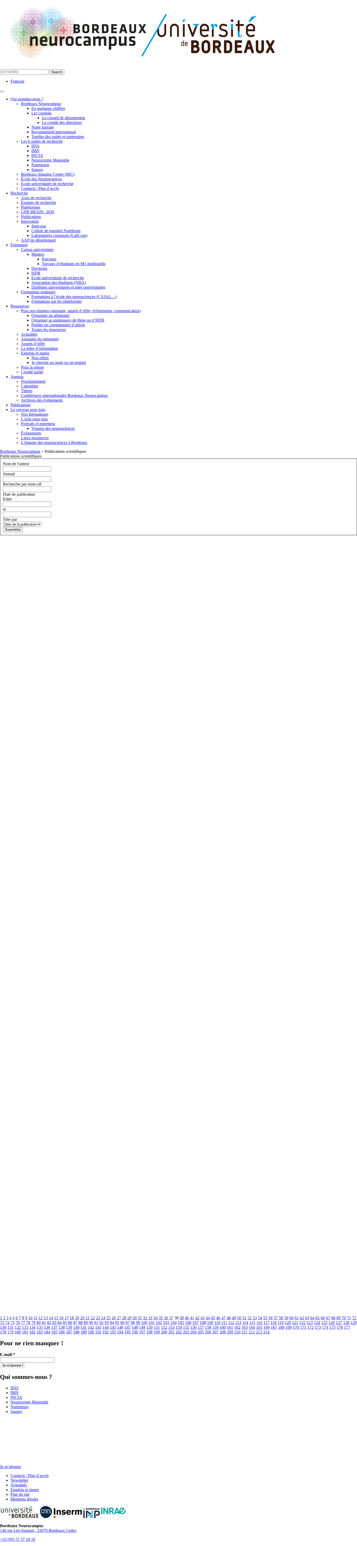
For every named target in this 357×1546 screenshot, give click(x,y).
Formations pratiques (38, 292)
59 (286, 1318)
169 (288, 1327)
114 (245, 1322)
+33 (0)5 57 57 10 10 (17, 1539)
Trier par (10, 519)
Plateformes (30, 207)
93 (107, 1322)
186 (62, 1332)
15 (56, 1318)
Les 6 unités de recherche (42, 141)
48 (229, 1318)
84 (59, 1322)
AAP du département (38, 240)
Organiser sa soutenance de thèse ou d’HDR (68, 320)
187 (69, 1332)
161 (230, 1327)
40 (187, 1318)
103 (166, 1322)
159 (215, 1327)
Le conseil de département (63, 118)
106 (188, 1322)
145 (113, 1327)
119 (281, 1322)
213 (259, 1332)
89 (86, 1322)
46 (218, 1318)
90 (91, 1322)
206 (208, 1332)
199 (157, 1332)
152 (164, 1327)
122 (302, 1322)
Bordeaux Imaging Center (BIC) (47, 174)
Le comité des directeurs (62, 122)
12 (40, 1318)
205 (201, 1332)
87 (75, 1322)
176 (340, 1327)
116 (259, 1322)
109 (210, 1322)
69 (338, 1318)
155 (186, 1327)
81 (44, 1322)
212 (252, 1332)
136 (47, 1327)
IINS (35, 146)
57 (276, 1318)
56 (270, 1318)
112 (231, 1322)
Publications (31, 216)
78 (28, 1322)
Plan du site (20, 1494)
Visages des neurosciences (53, 428)
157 (201, 1327)
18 (72, 1318)
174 (325, 1327)
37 (171, 1318)
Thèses (26, 391)
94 (112, 1322)
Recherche (19, 193)
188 (76, 1332)
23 (98, 1318)
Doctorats (39, 268)
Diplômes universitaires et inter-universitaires (68, 287)
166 (266, 1327)
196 (135, 1332)
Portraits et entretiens (38, 423)
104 (173, 1322)
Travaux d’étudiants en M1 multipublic (74, 263)
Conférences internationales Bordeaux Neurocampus (64, 395)
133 (25, 1327)
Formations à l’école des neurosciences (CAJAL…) (74, 296)
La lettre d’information (39, 348)
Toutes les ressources (48, 329)
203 (186, 1332)
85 (65, 1322)
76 (18, 1322)
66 (323, 1318)
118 (273, 1322)
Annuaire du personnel (40, 339)
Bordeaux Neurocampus (41, 103)
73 (2, 1322)
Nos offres (40, 358)
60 (291, 1318)
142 (91, 1327)
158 (208, 1327)
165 (259, 1327)
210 (237, 1332)
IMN (35, 151)
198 (149, 1332)
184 (47, 1332)
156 (193, 1327)
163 (244, 1327)
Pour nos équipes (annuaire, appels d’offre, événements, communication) (81, 311)
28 (124, 1318)
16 (61, 1318)
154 (179, 1327)
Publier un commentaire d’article (58, 325)
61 (297, 1318)
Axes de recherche (36, 198)
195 (127, 1332)
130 (3, 1327)
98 (133, 1322)
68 (333, 1318)
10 (30, 1318)
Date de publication (19, 494)
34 (155, 1318)
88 (80, 1322)
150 (149, 1327)
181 (25, 1332)
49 (234, 1318)
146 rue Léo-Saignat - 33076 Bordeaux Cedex (38, 1530)
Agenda (17, 376)
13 (46, 1318)
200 (164, 1332)
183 (40, 1332)
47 (223, 1318)
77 (23, 1322)
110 (217, 1322)
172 (310, 1327)
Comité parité (32, 372)
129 (353, 1322)
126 (332, 1322)
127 (339, 1322)
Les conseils (41, 113)
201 (171, 1332)
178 (3, 1332)
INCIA (37, 155)
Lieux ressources (35, 438)
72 (354, 1318)
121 (295, 1322)
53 (255, 1318)
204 (193, 1332)
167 (274, 1327)
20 (82, 1318)
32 (145, 1318)
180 (18, 1332)
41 (192, 1318)
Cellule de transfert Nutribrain (55, 231)
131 (10, 1327)
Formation (18, 245)
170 (296, 1327)
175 (332, 1327)
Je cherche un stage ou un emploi (58, 362)
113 (238, 1322)
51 (244, 1318)
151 (157, 1327)
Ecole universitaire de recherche (47, 183)
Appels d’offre (33, 343)
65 (317, 1318)
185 (54, 1332)
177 (347, 1327)
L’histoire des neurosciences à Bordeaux (54, 442)
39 (182, 1318)
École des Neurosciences (41, 179)
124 (317, 1322)
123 (310, 1322)
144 (105, 1327)
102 (159, 1322)
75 (12, 1322)
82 (49, 1322)
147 (127, 1327)
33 (150, 1318)
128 (346, 1322)
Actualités (29, 334)
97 (127, 1322)
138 (62, 1327)
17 (67, 1318)
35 (161, 1318)
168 (281, 1327)
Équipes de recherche (38, 202)
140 (76, 1327)
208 (223, 1332)
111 (224, 1322)
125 (324, 1322)
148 (135, 1327)
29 (129, 1318)
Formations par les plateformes (56, 301)
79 (33, 1322)
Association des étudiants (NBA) (58, 282)
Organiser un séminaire (50, 315)
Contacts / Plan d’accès (40, 188)
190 (91, 1332)
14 (51, 1318)
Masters (37, 254)
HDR (36, 273)
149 (142, 1327)
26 (114, 1318)
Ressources (19, 306)
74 (7, 1322)
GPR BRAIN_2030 (37, 212)
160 (223, 1327)
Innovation (30, 221)
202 (179, 1332)
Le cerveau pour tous (27, 409)
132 (18, 1327)
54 (260, 1318)
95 (117, 1322)
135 (40, 1327)
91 (96, 1322)
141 (83, 1327)
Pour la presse (32, 367)
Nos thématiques (34, 414)
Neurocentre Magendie (50, 160)
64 (312, 1318)
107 (195, 1322)
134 (32, 1327)
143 (98, 1327)
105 (181, 1322)
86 (70, 1322)
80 (39, 1322)
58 (281, 1318)
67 (328, 1318)
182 (32, 1332)
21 (87, 1318)
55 (265, 1318)
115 (252, 1322)
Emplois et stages (35, 353)
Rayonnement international (53, 132)
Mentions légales (24, 1499)
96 (122, 1322)
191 (98, 1332)
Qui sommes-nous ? (26, 99)
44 (208, 1318)
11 (35, 1318)
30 (135, 1318)
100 (144, 1322)
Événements (31, 433)
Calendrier (29, 386)
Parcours (49, 259)
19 (77, 1318)
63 (307, 1318)
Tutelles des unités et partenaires (57, 136)
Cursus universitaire (37, 249)
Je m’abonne (10, 1466)
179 (10, 1332)
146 (120, 1327)
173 (318, 1327)
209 (230, 1332)
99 (138, 1322)
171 (303, 1327)
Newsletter (19, 1480)
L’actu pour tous (34, 419)
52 (249, 1318)
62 (302, 1318)
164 (252, 1327)
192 (105, 1332)
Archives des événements (42, 400)
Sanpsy (37, 169)
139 (69, 1327)
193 (113, 1332)
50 (239, 1318)
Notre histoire (42, 127)
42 (197, 1318)
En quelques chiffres (48, 108)
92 (101, 1322)
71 (349, 1318)
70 (344, 1318)
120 (288, 1322)
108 (203, 1322)
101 (151, 1322)
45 (213, 1318)
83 (54, 1322)
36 (166, 1318)
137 (54, 1327)
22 (93, 1318)
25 (108, 1318)
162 (237, 1327)
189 (83, 1332)
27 (119, 1318)
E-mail (7, 1354)
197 (142, 1332)
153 (171, 1327)
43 (202, 1318)
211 (244, 1332)
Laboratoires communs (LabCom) (59, 235)
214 (266, 1332)
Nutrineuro (40, 165)
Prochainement (33, 381)
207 (215, 1332)
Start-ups (38, 226)
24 (103, 1318)
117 (266, 1322)
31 (140, 1318)
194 (120, 1332)
